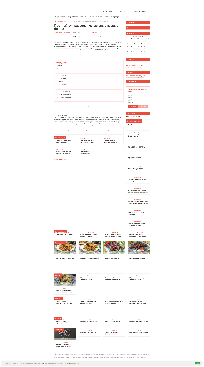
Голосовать (133, 106)
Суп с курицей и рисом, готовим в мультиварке (138, 180)
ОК (198, 363)
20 (138, 49)
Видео (107, 17)
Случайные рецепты (134, 121)
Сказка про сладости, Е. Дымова (112, 333)
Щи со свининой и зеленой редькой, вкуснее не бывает (136, 147)
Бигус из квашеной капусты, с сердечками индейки (65, 259)
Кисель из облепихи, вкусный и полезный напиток (89, 322)
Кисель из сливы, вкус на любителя (112, 322)
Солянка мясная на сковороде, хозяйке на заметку (110, 141)
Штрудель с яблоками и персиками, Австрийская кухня (112, 279)
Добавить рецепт (107, 11)
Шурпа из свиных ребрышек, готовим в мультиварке (136, 224)
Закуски (83, 17)
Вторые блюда (73, 17)
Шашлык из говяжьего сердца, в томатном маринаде (114, 259)
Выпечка (91, 17)
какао (130, 99)
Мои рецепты (123, 11)
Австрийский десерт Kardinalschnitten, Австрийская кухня (138, 302)
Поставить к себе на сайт (133, 68)
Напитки (99, 17)
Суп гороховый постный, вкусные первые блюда (87, 141)
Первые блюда (60, 17)
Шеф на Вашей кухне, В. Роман (138, 332)
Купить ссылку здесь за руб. (134, 65)
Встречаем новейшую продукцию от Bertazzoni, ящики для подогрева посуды (65, 345)
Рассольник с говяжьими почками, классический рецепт (63, 152)
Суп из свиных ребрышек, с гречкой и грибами (136, 136)
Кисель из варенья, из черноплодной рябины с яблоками (63, 322)
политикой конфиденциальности (68, 363)
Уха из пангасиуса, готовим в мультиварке (136, 213)
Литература (115, 17)
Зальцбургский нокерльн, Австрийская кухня (88, 302)
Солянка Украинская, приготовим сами (86, 152)
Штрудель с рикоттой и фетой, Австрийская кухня (114, 302)
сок (130, 100)
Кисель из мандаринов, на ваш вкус (138, 322)
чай (130, 94)
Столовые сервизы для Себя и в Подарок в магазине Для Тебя (135, 76)
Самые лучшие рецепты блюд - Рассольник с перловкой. (63, 141)
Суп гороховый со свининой (136, 124)
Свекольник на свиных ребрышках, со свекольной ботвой (136, 158)
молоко (131, 97)
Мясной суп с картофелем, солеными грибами (136, 169)
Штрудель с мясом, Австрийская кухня (86, 279)
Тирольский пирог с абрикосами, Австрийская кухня (64, 302)
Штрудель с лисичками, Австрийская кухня (136, 279)
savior (68, 32)
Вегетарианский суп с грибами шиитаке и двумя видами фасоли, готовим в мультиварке (138, 191)
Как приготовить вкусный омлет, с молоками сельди (64, 291)
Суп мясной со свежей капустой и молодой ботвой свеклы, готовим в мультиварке (138, 202)
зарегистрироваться (61, 132)
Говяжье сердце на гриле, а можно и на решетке (137, 259)
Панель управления (140, 11)
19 (134, 49)
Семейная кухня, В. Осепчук (88, 332)
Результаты (143, 106)
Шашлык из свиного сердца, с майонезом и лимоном (89, 259)
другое (131, 102)
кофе (130, 95)
